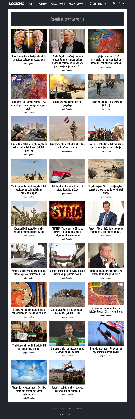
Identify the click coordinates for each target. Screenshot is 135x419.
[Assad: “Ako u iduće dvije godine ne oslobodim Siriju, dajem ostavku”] (106, 221)
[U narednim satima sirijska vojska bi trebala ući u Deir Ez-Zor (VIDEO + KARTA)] (29, 136)
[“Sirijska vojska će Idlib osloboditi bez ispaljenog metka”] (29, 339)
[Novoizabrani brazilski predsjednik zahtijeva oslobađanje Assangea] (29, 50)
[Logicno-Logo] (17, 3)
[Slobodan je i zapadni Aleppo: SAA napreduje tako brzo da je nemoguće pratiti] (29, 94)
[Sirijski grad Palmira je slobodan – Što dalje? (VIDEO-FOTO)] (67, 300)
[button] (114, 3)
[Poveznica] (119, 3)
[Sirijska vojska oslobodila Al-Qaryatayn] (67, 94)
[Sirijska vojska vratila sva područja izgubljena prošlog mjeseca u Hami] (29, 261)
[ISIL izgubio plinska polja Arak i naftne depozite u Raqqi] (67, 178)
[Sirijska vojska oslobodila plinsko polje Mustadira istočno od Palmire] (29, 300)
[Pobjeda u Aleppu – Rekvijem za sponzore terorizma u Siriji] (106, 339)
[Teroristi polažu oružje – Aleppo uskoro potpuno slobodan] (67, 380)
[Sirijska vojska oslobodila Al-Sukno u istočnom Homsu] (67, 136)
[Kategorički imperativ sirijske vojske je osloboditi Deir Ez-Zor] (29, 221)
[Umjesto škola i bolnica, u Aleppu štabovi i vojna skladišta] (67, 339)
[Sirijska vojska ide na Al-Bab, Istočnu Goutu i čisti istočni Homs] (106, 300)
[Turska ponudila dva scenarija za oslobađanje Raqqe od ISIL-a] (106, 261)
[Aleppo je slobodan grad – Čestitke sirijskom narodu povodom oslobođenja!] (29, 380)
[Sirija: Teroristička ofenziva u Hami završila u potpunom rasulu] (67, 261)
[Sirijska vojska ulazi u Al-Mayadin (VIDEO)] (106, 94)
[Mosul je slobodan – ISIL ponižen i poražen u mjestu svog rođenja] (106, 136)
